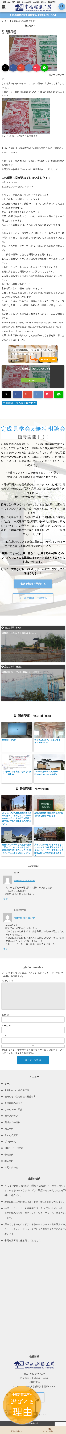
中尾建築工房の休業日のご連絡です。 (23, 1240)
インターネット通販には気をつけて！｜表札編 (16, 772)
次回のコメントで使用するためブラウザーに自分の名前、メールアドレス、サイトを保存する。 (33, 1051)
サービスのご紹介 (13, 1109)
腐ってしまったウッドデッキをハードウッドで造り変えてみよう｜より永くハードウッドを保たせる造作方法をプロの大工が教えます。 (48, 850)
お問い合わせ (11, 1167)
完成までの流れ (12, 1122)
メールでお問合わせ (49, 1431)
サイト (5, 1036)
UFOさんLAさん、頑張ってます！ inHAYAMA (47, 741)
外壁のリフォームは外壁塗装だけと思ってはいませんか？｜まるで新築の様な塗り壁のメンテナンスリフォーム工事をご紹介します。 (16, 849)
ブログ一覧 (10, 1141)
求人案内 (8, 1161)
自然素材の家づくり (14, 1103)
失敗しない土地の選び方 (16, 1090)
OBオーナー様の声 (13, 1148)
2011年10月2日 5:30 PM (24, 881)
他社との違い (11, 1116)
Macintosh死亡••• (9, 740)
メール (6, 1025)
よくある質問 (11, 1135)
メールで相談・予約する (33, 598)
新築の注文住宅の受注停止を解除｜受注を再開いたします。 (48, 814)
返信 (5, 899)
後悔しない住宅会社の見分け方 (20, 1096)
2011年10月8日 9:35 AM (24, 918)
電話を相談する (16, 1431)
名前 (5, 1015)
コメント (7, 981)
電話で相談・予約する (33, 583)
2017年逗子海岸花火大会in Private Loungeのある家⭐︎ (46, 772)
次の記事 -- (20, 667)
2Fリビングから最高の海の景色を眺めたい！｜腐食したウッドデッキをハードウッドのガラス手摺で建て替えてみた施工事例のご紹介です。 (16, 818)
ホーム (7, 1083)
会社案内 (8, 1154)
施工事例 (8, 1128)
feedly (33, 380)
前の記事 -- (21, 628)
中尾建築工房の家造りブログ (19, 403)
